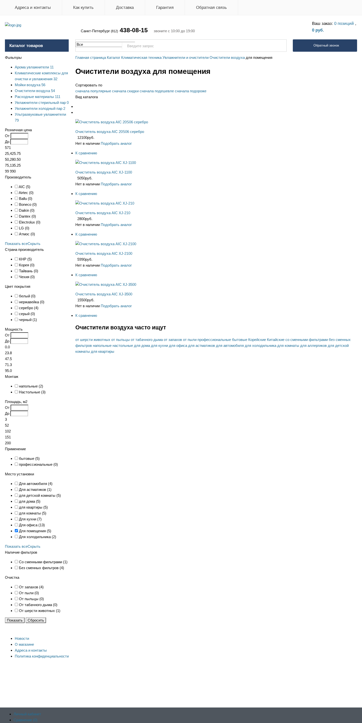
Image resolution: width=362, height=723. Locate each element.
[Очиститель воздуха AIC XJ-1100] (105, 163)
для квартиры (102, 351)
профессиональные (214, 339)
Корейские (257, 339)
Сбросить (36, 620)
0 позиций (344, 23)
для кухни (159, 345)
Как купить (83, 7)
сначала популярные (93, 91)
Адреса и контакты (33, 7)
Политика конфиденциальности (42, 656)
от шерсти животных (92, 339)
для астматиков (201, 345)
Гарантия (165, 7)
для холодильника (260, 345)
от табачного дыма (147, 339)
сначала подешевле (157, 91)
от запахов (173, 339)
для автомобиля (230, 345)
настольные (123, 345)
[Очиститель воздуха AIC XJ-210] (104, 203)
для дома (142, 345)
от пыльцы (120, 339)
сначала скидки (125, 91)
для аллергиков (313, 345)
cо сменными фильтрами (306, 339)
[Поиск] (280, 46)
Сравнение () (25, 720)
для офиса (178, 345)
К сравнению (86, 153)
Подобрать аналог (116, 143)
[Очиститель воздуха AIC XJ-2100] (105, 244)
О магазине (24, 644)
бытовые (239, 339)
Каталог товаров (26, 45)
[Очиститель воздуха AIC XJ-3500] (105, 284)
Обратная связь (211, 7)
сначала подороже (190, 91)
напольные (102, 345)
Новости (22, 638)
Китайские (275, 339)
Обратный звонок (326, 45)
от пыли (190, 339)
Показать (15, 620)
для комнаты (288, 345)
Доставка (125, 7)
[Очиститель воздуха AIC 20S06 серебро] (111, 122)
